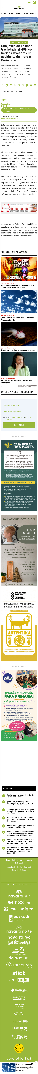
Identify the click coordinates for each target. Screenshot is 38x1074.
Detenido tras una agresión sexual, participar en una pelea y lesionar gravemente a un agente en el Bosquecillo (18, 850)
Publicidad (19, 863)
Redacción (5, 104)
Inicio (8, 860)
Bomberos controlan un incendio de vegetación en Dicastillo (18, 826)
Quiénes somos (17, 860)
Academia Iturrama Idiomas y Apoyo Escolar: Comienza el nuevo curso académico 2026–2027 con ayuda (18, 833)
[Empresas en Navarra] (19, 990)
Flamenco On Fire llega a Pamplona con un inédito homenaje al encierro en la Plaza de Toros (18, 811)
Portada (3, 13)
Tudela (10, 13)
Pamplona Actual (19, 42)
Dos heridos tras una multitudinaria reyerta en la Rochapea (18, 796)
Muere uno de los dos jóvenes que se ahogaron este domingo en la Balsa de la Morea (19, 819)
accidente (19, 91)
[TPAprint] (19, 1021)
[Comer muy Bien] (19, 1006)
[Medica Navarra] (19, 998)
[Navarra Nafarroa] (19, 1037)
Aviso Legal (11, 867)
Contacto (28, 860)
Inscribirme (19, 425)
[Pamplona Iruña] (19, 1029)
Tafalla (25, 13)
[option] (19, 8)
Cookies (19, 867)
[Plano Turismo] (19, 1014)
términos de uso (17, 417)
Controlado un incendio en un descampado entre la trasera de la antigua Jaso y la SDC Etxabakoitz (18, 803)
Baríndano (5, 91)
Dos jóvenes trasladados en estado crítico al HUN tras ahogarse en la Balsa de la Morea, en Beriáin (18, 841)
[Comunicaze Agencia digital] (19, 876)
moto (12, 91)
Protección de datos (19, 870)
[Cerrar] (36, 1062)
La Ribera (18, 13)
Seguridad (27, 867)
